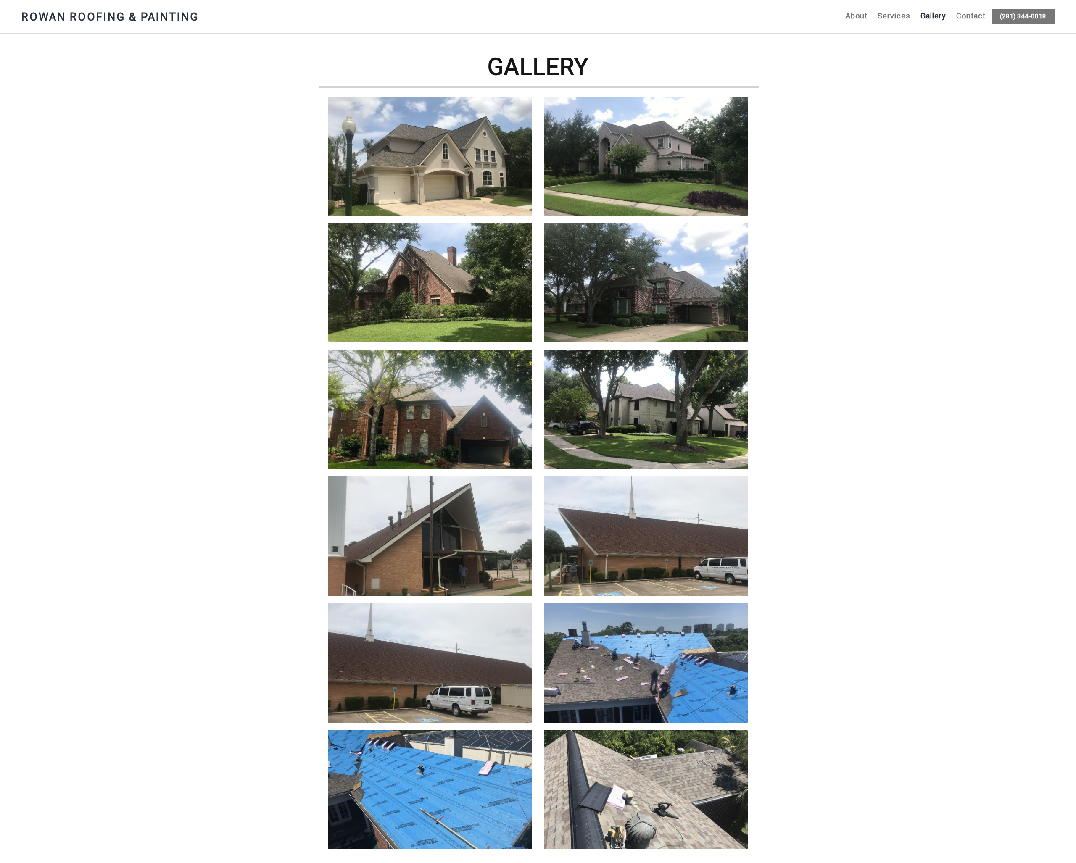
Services (894, 15)
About (857, 15)
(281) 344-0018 (1023, 16)
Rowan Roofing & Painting (110, 17)
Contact (971, 15)
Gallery (933, 15)
